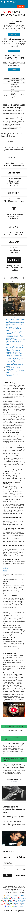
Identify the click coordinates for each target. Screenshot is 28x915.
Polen (22, 895)
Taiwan (7, 903)
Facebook (5, 568)
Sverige (24, 905)
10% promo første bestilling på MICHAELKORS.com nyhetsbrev (14, 182)
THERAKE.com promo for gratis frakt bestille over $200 (14, 40)
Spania (7, 895)
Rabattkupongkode (18, 906)
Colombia (16, 900)
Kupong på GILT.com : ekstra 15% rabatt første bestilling (14, 268)
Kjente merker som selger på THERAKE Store (13, 368)
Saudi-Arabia (15, 903)
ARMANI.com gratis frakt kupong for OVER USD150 (14, 233)
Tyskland (7, 897)
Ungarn (18, 905)
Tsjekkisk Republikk (21, 898)
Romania (21, 897)
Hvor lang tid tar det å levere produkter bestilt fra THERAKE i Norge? (13, 329)
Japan (15, 901)
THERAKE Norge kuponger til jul (14, 363)
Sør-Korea (22, 901)
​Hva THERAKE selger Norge (13, 318)
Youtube (5, 571)
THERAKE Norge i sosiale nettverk (14, 346)
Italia (12, 898)
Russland (8, 906)
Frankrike (5, 898)
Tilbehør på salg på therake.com (14, 22)
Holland (14, 897)
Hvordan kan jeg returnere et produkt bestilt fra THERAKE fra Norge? (15, 340)
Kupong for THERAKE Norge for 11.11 (15, 358)
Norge (4, 905)
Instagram (5, 570)
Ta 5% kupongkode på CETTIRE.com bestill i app (14, 200)
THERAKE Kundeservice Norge (13, 335)
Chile (10, 900)
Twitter (4, 567)
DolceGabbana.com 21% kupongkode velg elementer (14, 216)
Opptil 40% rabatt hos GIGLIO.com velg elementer (14, 164)
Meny (21, 6)
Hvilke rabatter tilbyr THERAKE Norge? (15, 322)
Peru (5, 901)
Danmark (11, 905)
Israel (22, 903)
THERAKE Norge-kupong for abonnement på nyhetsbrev (13, 351)
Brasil (10, 901)
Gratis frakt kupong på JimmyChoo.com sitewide (14, 148)
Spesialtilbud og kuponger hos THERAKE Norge (13, 374)
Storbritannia (14, 895)
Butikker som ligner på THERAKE (14, 353)
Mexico (4, 900)
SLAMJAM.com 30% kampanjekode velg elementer (14, 250)
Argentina (23, 900)
